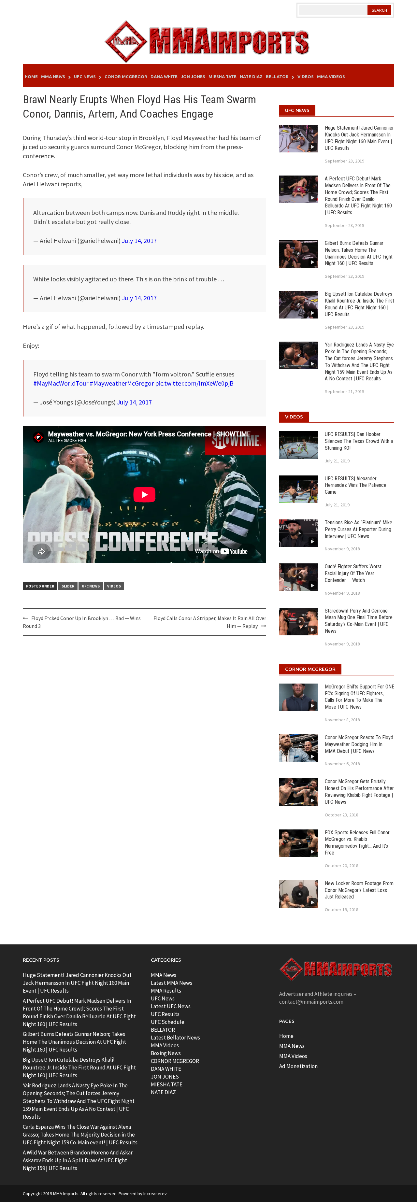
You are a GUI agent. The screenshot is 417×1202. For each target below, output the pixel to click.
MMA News (53, 76)
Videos (305, 76)
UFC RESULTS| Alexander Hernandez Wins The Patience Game (355, 485)
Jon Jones (193, 76)
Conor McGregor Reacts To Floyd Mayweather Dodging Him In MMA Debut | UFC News (359, 744)
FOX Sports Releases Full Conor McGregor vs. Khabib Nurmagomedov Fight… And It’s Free (357, 842)
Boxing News (166, 1053)
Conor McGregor (126, 76)
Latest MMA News (171, 982)
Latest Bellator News (175, 1037)
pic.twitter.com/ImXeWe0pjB (194, 383)
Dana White (164, 76)
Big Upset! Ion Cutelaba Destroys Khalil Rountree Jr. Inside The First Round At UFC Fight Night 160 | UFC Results (359, 304)
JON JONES (165, 1076)
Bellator (277, 76)
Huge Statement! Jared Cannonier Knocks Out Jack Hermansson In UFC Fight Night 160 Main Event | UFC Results (359, 138)
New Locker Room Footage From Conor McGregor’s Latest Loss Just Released (359, 890)
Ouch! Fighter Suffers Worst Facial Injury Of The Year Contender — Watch (353, 573)
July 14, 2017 (139, 240)
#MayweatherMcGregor (122, 383)
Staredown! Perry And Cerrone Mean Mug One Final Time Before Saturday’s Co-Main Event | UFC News (359, 621)
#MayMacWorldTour (60, 383)
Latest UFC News (171, 1006)
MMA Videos (331, 76)
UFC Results (165, 1014)
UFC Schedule (167, 1021)
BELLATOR (163, 1029)
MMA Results (166, 990)
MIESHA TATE (166, 1084)
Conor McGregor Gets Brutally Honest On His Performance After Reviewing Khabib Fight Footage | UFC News (359, 791)
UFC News (85, 76)
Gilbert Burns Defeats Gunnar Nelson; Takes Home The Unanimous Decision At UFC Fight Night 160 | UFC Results (359, 253)
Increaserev (155, 1193)
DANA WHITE (166, 1068)
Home (31, 76)
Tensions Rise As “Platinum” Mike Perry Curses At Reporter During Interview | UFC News (358, 529)
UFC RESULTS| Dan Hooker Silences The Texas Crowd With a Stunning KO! (359, 441)
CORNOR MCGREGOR (175, 1061)
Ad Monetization (298, 1066)
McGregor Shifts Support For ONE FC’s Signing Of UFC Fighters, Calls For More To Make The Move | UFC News (359, 697)
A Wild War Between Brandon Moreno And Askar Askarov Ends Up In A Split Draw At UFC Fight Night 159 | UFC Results (78, 1160)
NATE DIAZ (163, 1092)
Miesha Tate (222, 76)
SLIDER (68, 586)
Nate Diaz (251, 76)
